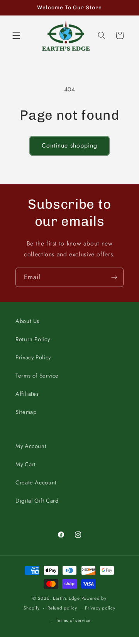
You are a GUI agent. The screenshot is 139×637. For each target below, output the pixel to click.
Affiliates (27, 394)
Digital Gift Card (37, 500)
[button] (16, 35)
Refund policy (62, 608)
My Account (30, 446)
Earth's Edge (66, 598)
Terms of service (73, 620)
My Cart (25, 464)
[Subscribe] (114, 277)
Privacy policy (100, 608)
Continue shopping (70, 145)
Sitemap (25, 412)
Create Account (36, 482)
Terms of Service (37, 375)
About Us (27, 321)
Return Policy (32, 339)
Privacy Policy (33, 357)
